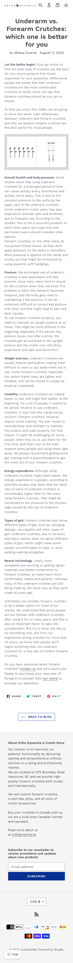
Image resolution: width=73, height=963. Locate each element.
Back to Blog (39, 716)
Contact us (28, 669)
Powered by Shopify (50, 949)
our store (50, 678)
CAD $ (35, 902)
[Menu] (66, 4)
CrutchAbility (28, 949)
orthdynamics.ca (24, 834)
